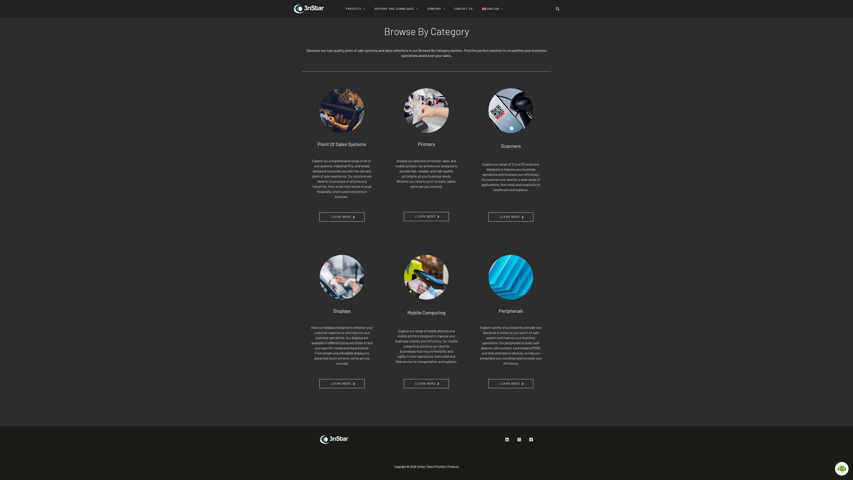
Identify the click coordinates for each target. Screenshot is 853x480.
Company (434, 8)
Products (353, 8)
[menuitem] (494, 9)
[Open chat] (842, 469)
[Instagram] (519, 439)
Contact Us (463, 8)
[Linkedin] (507, 439)
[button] (363, 9)
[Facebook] (531, 439)
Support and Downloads (394, 8)
